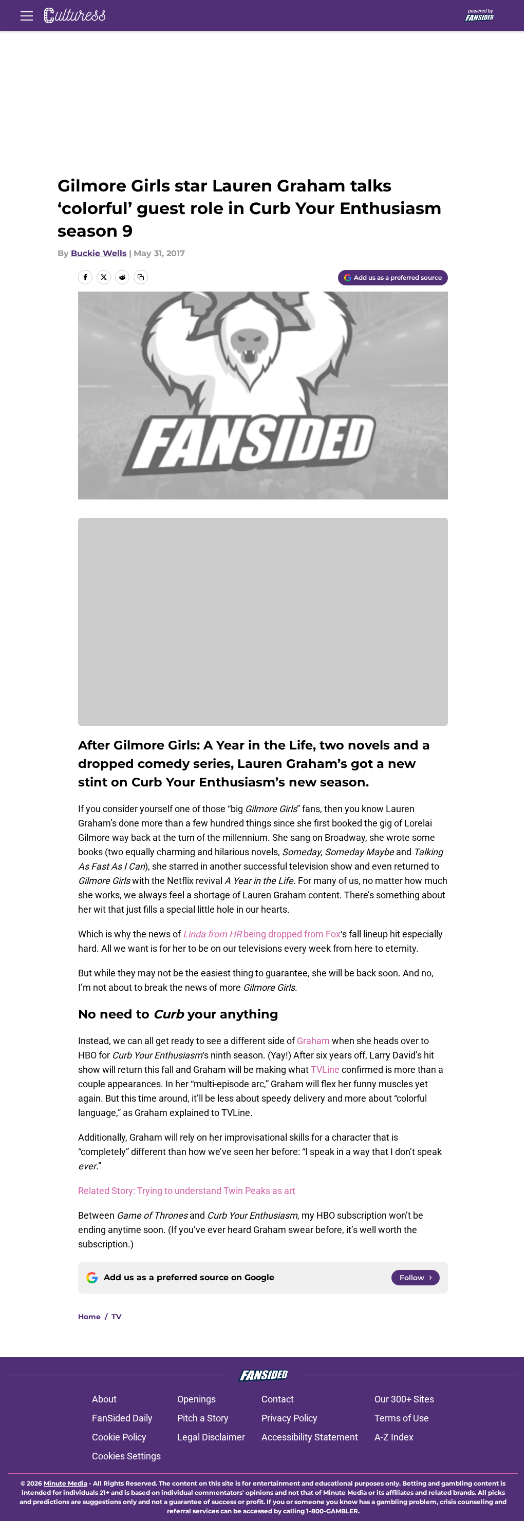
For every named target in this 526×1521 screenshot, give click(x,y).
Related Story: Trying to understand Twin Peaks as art (186, 1190)
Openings (196, 1399)
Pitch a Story (203, 1418)
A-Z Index (394, 1437)
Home (89, 1316)
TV (116, 1316)
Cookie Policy (119, 1437)
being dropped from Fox (262, 934)
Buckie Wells (99, 253)
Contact (277, 1399)
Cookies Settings (126, 1456)
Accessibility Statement (309, 1437)
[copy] (141, 277)
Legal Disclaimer (211, 1437)
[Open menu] (27, 15)
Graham (313, 1040)
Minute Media (65, 1483)
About (104, 1399)
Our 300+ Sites (404, 1399)
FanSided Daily (122, 1418)
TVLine (325, 1069)
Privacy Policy (289, 1418)
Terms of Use (401, 1418)
